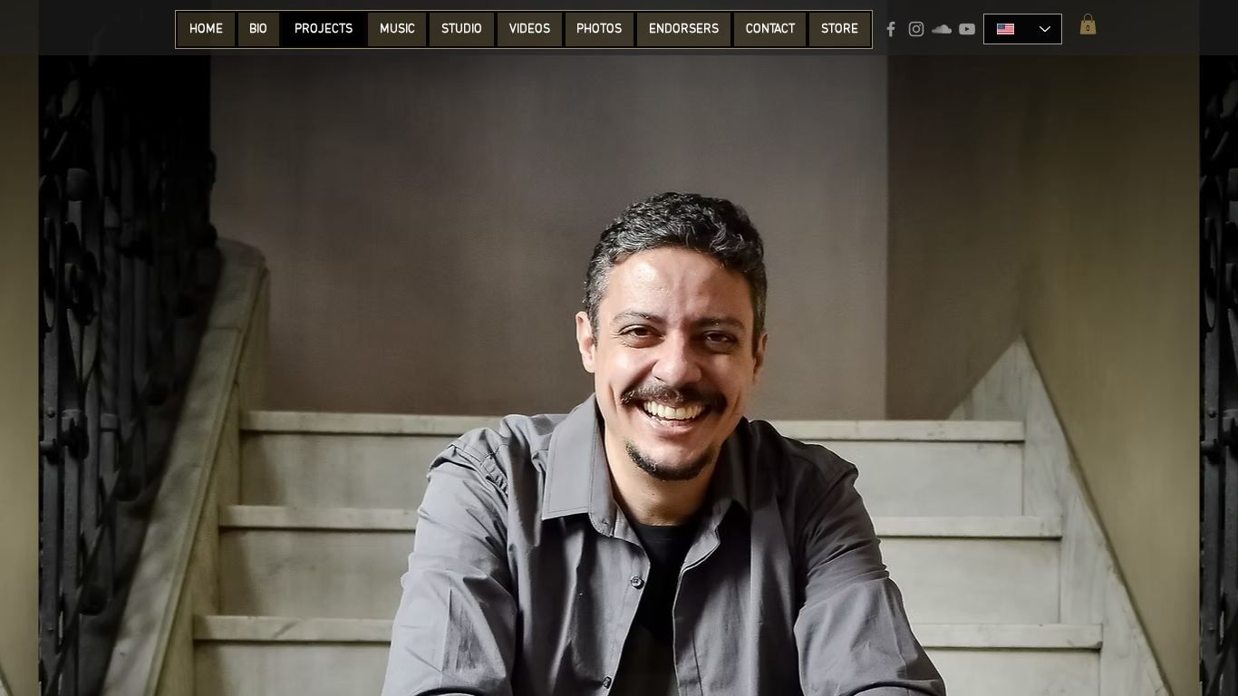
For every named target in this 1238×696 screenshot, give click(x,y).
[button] (1088, 24)
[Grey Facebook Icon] (891, 29)
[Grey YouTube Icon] (967, 29)
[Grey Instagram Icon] (916, 29)
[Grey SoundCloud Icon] (942, 29)
